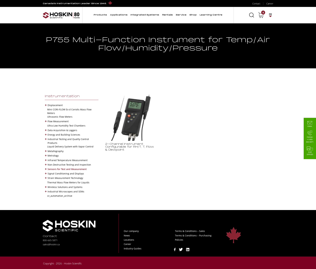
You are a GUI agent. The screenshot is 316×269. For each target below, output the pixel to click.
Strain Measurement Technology (65, 178)
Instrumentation (62, 96)
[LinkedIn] (187, 249)
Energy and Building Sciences (64, 134)
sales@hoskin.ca (51, 244)
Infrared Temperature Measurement (68, 160)
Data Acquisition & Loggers (62, 130)
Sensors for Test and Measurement (67, 169)
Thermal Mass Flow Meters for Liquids (68, 182)
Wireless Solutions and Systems (65, 187)
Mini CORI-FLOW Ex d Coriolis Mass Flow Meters (69, 111)
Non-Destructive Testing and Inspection (69, 164)
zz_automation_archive (59, 195)
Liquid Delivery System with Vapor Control (70, 146)
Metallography (56, 151)
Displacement (55, 105)
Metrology (53, 155)
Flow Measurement (58, 121)
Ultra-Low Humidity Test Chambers (66, 125)
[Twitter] (181, 249)
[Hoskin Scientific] (61, 15)
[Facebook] (175, 249)
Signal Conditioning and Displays (66, 173)
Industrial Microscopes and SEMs (66, 191)
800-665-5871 (50, 240)
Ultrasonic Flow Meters (59, 116)
